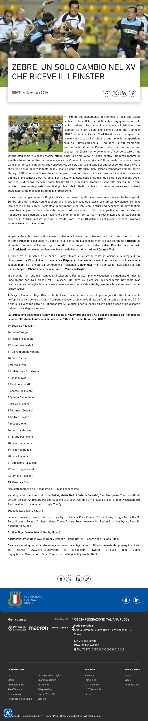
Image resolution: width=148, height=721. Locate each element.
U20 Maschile (92, 684)
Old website (14, 715)
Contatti (42, 698)
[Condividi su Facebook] (106, 93)
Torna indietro (28, 34)
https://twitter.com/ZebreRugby (36, 554)
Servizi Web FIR (46, 694)
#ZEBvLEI (92, 554)
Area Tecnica (15, 689)
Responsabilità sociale (20, 698)
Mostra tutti (62, 619)
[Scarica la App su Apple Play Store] (126, 600)
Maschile (89, 675)
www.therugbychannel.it (76, 545)
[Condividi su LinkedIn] (123, 93)
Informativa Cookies (71, 715)
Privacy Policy (52, 715)
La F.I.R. (12, 675)
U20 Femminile (93, 689)
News (16, 92)
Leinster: (13, 517)
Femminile (90, 679)
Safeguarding (45, 689)
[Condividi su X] (115, 93)
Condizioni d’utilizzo (32, 715)
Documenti (43, 684)
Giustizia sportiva (47, 679)
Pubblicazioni (132, 684)
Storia (11, 679)
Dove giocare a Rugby (49, 675)
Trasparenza (14, 694)
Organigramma (16, 684)
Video (128, 679)
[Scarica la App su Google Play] (136, 600)
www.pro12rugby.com (45, 549)
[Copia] (132, 93)
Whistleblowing (92, 715)
